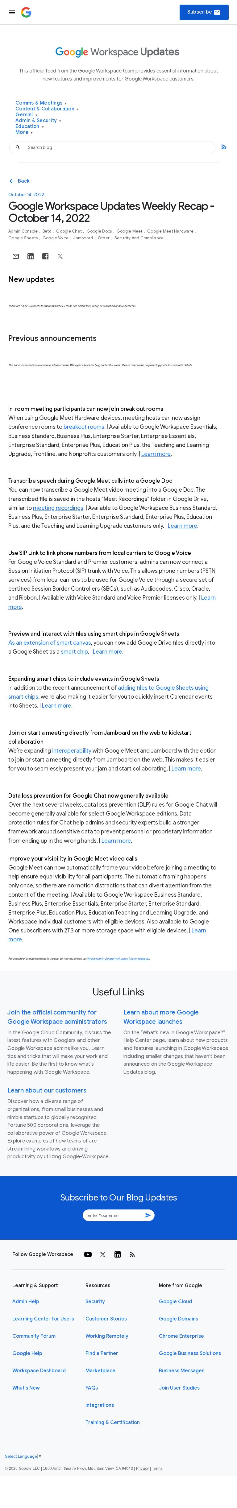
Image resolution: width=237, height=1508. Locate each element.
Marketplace (100, 1371)
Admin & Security (38, 121)
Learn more (156, 454)
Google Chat (69, 231)
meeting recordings (58, 508)
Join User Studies (179, 1388)
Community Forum (34, 1336)
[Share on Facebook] (45, 256)
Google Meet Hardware (170, 231)
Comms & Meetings (41, 103)
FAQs (91, 1388)
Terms (157, 1468)
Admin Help (25, 1302)
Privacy (142, 1468)
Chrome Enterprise (181, 1336)
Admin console (23, 231)
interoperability (71, 750)
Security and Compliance (139, 238)
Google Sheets (23, 238)
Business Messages (181, 1371)
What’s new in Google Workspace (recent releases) (118, 959)
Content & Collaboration (47, 109)
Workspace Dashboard (39, 1371)
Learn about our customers (46, 1090)
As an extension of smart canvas (49, 642)
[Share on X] (60, 256)
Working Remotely (106, 1336)
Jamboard (83, 238)
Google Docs (100, 231)
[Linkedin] (117, 1254)
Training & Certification (112, 1422)
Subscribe (204, 12)
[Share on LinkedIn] (30, 256)
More (24, 132)
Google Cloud (175, 1302)
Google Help (27, 1353)
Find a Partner (101, 1353)
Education (29, 127)
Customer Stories (106, 1319)
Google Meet (130, 231)
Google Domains (178, 1319)
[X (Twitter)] (102, 1254)
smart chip (74, 651)
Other (104, 238)
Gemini (26, 115)
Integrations (99, 1405)
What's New (26, 1388)
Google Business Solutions (190, 1353)
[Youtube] (88, 1254)
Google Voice (56, 238)
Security (95, 1302)
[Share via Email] (15, 256)
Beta (47, 231)
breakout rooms (84, 426)
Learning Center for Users (43, 1319)
